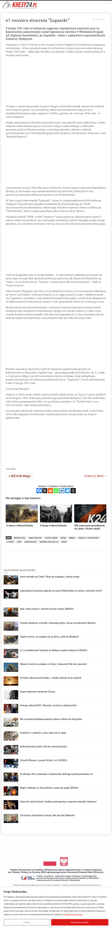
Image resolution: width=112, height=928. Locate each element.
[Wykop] (61, 490)
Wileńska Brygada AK (49, 542)
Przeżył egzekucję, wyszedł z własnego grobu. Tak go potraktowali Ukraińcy (58, 622)
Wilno (64, 542)
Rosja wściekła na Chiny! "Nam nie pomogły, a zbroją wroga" (50, 576)
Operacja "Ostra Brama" (88, 538)
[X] (44, 490)
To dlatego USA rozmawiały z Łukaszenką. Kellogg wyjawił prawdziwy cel (56, 774)
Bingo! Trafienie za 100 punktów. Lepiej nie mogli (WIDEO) (49, 787)
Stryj (19, 542)
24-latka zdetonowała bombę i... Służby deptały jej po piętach (50, 677)
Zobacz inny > (95, 476)
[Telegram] (67, 490)
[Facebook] (39, 490)
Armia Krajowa (35, 538)
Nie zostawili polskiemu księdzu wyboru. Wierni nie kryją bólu (51, 719)
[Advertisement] (56, 81)
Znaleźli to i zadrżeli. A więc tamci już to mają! (43, 732)
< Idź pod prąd (19, 476)
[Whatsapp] (56, 490)
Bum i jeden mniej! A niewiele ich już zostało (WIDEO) (47, 608)
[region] (56, 907)
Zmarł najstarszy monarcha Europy (37, 691)
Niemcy (72, 538)
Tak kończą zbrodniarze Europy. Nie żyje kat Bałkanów (47, 815)
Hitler (63, 538)
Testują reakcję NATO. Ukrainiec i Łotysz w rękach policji (48, 705)
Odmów (26, 922)
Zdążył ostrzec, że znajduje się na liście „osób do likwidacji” (49, 636)
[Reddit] (50, 490)
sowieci (10, 542)
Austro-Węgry (51, 538)
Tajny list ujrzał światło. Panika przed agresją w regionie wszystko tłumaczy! (58, 801)
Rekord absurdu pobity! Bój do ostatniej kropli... (44, 746)
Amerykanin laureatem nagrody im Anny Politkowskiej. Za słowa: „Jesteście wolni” (61, 590)
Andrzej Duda (20, 538)
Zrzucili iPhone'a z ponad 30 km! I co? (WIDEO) (43, 760)
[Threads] (73, 490)
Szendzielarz (30, 542)
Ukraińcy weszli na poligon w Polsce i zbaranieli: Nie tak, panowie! (53, 664)
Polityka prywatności (73, 914)
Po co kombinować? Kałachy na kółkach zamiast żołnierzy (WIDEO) (53, 650)
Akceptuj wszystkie (80, 922)
